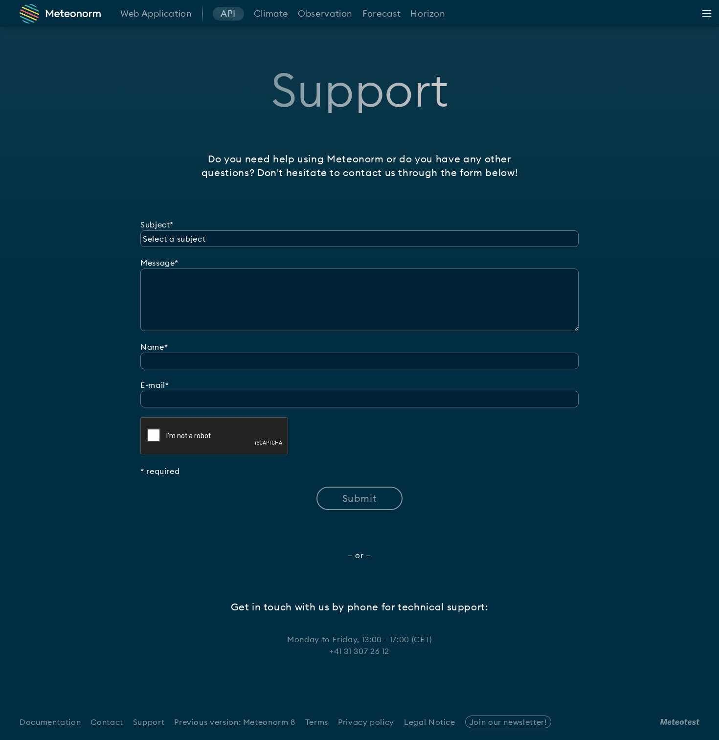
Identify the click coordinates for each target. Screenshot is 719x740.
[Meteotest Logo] (679, 722)
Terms (316, 722)
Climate (271, 13)
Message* (159, 263)
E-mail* (154, 385)
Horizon (427, 13)
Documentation (50, 722)
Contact (106, 722)
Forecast (381, 13)
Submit (359, 498)
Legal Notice (429, 722)
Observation (325, 13)
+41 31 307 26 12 (359, 651)
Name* (154, 347)
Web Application (156, 13)
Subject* (157, 224)
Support (148, 722)
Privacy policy (366, 722)
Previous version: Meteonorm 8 (234, 722)
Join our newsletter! (508, 722)
